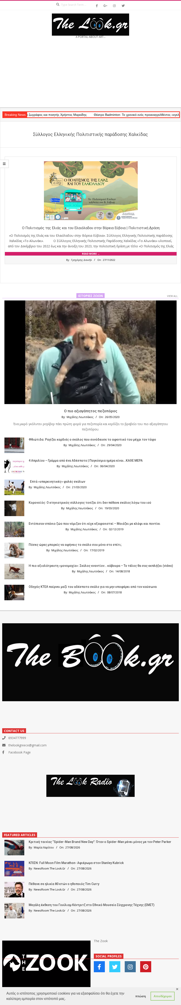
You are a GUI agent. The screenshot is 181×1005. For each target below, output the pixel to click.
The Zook (101, 941)
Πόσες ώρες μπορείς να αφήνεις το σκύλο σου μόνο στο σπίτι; (75, 544)
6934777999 (17, 738)
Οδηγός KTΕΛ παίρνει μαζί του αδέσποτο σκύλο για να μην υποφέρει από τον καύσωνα (93, 587)
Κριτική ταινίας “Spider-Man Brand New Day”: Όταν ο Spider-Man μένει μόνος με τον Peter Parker (100, 842)
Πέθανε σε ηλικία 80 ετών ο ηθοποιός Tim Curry (64, 884)
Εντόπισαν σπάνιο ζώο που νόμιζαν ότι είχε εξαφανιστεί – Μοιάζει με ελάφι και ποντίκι (94, 523)
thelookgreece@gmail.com (27, 745)
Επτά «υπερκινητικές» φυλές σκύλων (57, 481)
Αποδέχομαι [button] (163, 996)
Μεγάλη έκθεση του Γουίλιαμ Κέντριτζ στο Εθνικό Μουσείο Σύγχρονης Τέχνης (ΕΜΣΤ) (92, 905)
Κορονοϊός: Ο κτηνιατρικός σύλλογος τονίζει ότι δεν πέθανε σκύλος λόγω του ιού (90, 502)
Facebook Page (19, 752)
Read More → (91, 253)
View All (172, 296)
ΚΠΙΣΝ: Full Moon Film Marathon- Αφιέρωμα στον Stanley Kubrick (76, 863)
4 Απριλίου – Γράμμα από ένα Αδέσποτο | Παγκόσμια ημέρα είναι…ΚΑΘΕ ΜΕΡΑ (86, 460)
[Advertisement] (90, 74)
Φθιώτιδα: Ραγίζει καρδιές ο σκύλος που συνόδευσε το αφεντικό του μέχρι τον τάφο (92, 439)
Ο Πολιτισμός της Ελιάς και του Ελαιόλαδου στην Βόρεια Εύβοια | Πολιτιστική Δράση (91, 228)
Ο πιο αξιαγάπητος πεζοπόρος (90, 411)
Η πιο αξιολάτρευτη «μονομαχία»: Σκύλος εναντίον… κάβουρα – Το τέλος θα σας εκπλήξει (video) (101, 565)
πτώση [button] (140, 996)
